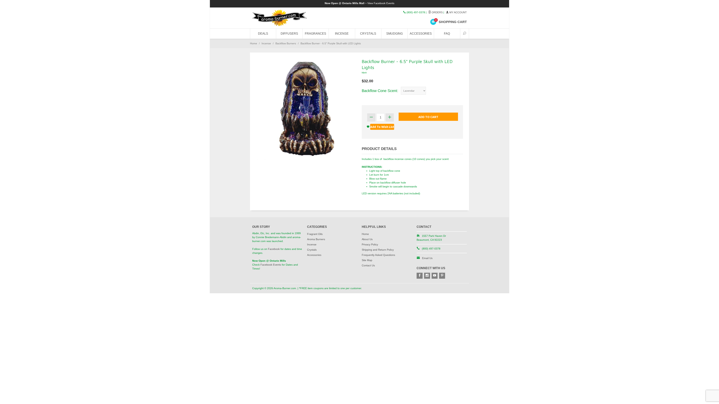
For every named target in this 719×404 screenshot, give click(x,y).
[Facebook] (420, 276)
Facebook (274, 248)
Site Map (367, 260)
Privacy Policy (370, 244)
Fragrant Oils (315, 233)
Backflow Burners (285, 43)
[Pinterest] (442, 276)
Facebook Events (384, 3)
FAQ (447, 33)
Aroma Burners (316, 239)
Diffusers (289, 33)
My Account (458, 12)
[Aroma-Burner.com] (286, 18)
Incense (342, 33)
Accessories (421, 33)
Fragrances (315, 33)
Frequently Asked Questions (378, 254)
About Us (367, 239)
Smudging (394, 33)
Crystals (368, 33)
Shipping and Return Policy (378, 249)
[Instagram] (427, 276)
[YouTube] (435, 276)
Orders (437, 12)
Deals (263, 33)
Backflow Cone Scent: (380, 91)
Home (253, 43)
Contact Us (368, 265)
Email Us (427, 258)
